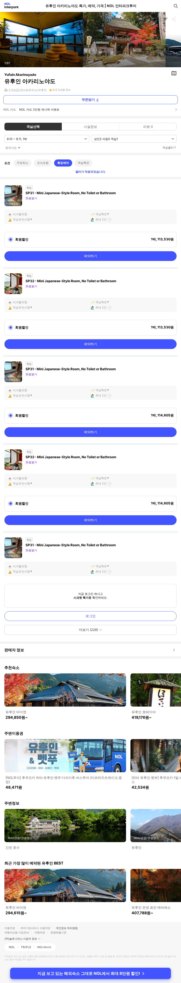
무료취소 (22, 163)
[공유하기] (174, 19)
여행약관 (39, 932)
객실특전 (83, 163)
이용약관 (9, 928)
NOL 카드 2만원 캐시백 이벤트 (39, 109)
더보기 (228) (88, 630)
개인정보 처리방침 (67, 928)
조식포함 (43, 163)
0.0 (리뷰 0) (61, 90)
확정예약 (63, 163)
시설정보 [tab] (90, 127)
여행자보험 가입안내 (16, 932)
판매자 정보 (14, 650)
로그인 (91, 616)
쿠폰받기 (88, 100)
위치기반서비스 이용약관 (35, 928)
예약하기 (90, 256)
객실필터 (169, 147)
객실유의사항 (21, 219)
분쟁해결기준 (58, 932)
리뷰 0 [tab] (148, 127)
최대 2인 (101, 219)
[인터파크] (9, 6)
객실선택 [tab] (33, 127)
